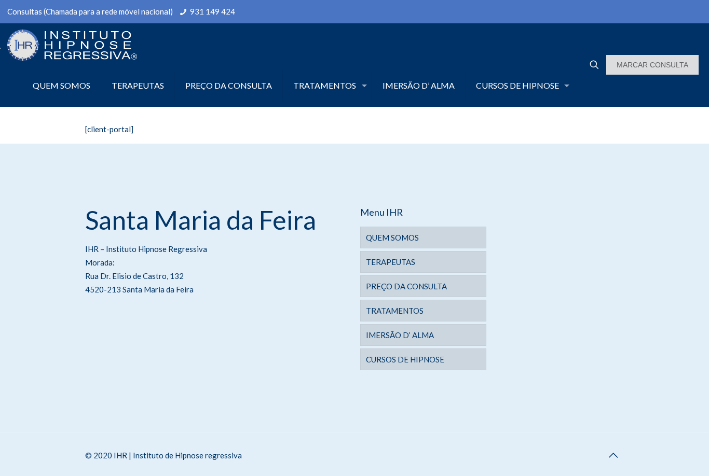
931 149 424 (212, 11)
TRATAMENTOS (395, 310)
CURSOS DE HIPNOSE (405, 359)
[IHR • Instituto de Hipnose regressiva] (68, 44)
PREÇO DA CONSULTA (406, 286)
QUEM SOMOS (392, 237)
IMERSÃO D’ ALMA (400, 335)
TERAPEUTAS (390, 262)
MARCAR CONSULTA (652, 65)
